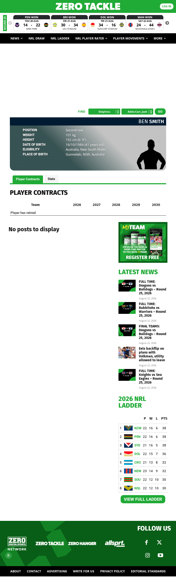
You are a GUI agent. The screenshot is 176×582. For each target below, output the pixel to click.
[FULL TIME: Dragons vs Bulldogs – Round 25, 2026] (127, 286)
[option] (31, 23)
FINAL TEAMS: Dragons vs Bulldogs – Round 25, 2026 (152, 332)
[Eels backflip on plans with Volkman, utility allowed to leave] (127, 352)
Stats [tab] (51, 179)
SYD (137, 445)
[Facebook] (146, 542)
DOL (137, 454)
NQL (137, 488)
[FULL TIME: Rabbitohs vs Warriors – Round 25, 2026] (127, 308)
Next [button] (167, 23)
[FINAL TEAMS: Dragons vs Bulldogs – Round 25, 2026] (127, 330)
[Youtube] (160, 555)
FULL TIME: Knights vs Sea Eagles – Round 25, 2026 (151, 376)
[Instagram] (147, 555)
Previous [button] (10, 23)
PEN (137, 437)
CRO (137, 462)
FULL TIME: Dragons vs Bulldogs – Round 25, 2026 (152, 287)
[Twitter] (159, 542)
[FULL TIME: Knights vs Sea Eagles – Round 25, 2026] (127, 375)
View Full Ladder (143, 499)
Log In (166, 6)
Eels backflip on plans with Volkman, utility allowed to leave (152, 354)
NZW (137, 428)
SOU (137, 480)
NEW (137, 471)
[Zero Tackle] (88, 6)
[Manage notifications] (8, 555)
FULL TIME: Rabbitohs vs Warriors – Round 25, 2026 (152, 309)
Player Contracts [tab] (28, 179)
